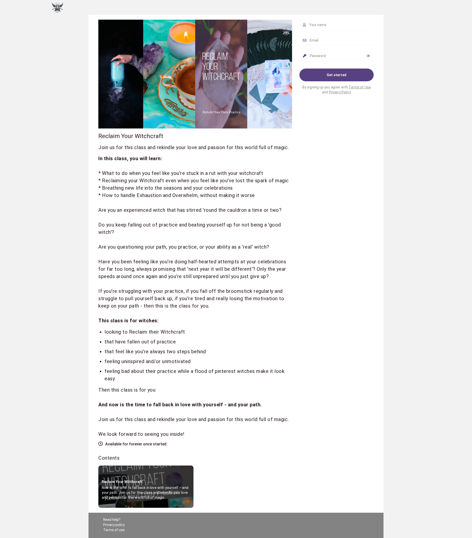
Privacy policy (114, 525)
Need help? (111, 520)
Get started (336, 75)
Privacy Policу (340, 92)
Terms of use (114, 530)
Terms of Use (360, 87)
